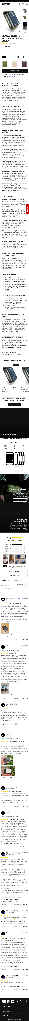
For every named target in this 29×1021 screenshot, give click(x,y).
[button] (24, 640)
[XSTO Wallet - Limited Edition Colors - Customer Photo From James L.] (11, 557)
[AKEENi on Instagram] (20, 1001)
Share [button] (4, 640)
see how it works (20, 500)
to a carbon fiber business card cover (15, 287)
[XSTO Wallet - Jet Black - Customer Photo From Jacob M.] (5, 557)
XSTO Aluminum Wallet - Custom (9, 777)
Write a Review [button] (15, 571)
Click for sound (10, 434)
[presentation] (3, 64)
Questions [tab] (16, 580)
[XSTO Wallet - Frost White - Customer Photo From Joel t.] (23, 557)
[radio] (4, 57)
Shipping (4, 49)
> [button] (19, 994)
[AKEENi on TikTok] (23, 1001)
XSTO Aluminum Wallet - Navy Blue (10, 843)
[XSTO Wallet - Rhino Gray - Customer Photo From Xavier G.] (5, 561)
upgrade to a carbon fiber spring (14, 282)
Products (6, 1006)
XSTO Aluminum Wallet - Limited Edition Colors (13, 635)
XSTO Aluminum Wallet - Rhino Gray (10, 802)
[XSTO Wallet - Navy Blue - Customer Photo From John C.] (17, 561)
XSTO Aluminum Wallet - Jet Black (9, 723)
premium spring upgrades (11, 344)
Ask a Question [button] (15, 575)
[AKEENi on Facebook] (17, 1001)
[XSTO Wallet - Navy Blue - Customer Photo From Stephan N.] (17, 557)
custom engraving (8, 347)
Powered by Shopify (18, 1019)
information (7, 1011)
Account (5, 1015)
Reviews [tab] (4, 580)
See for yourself (14, 404)
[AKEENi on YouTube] (26, 1001)
